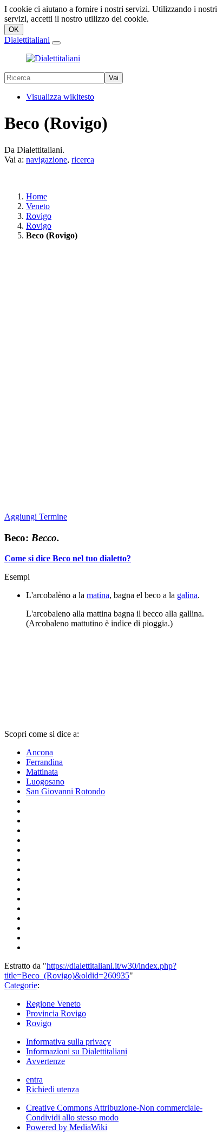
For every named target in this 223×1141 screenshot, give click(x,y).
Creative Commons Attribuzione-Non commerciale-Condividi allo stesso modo (114, 1112)
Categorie (20, 985)
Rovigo (38, 216)
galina (187, 595)
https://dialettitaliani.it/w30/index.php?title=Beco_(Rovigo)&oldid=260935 (90, 970)
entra (34, 1079)
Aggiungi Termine (35, 516)
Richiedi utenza (52, 1089)
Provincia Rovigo (56, 1013)
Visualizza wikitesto (60, 96)
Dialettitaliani (27, 39)
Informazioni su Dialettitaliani (76, 1051)
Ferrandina (44, 762)
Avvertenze (45, 1061)
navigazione (46, 159)
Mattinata (42, 771)
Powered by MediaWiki (66, 1127)
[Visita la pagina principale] (53, 58)
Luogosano (45, 781)
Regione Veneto (53, 1003)
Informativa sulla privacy (68, 1041)
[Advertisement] (111, 377)
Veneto (38, 206)
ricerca (82, 159)
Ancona (39, 752)
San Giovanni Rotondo (65, 791)
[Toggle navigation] (56, 42)
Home (36, 196)
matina (98, 595)
